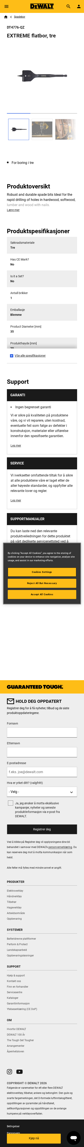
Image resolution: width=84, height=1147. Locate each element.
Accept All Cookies (42, 594)
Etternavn (13, 743)
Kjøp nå (34, 1138)
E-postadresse (16, 763)
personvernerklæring (60, 847)
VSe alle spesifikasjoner (30, 355)
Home (6, 17)
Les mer (16, 445)
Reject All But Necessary (42, 583)
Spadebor (19, 16)
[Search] (68, 6)
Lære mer (13, 210)
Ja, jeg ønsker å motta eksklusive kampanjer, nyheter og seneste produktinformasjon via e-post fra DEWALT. (37, 810)
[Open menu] (6, 6)
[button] (9, 1071)
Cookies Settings (42, 572)
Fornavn (12, 723)
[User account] (79, 6)
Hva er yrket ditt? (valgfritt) (25, 783)
